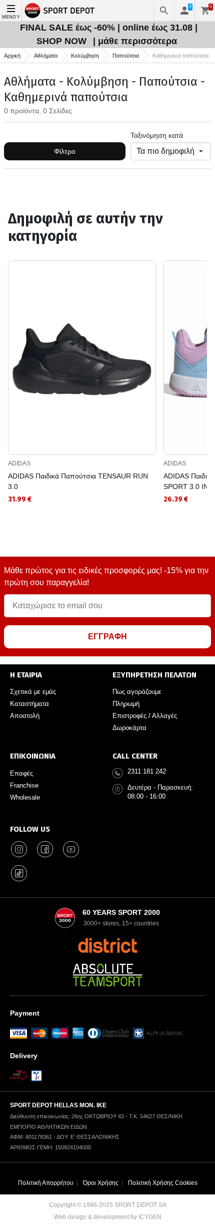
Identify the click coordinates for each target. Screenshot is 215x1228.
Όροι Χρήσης (100, 1182)
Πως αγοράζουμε (137, 691)
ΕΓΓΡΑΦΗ (107, 636)
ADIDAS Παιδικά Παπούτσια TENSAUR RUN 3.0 (78, 481)
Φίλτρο (65, 151)
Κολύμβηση (85, 56)
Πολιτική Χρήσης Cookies (163, 1182)
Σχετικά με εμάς (33, 691)
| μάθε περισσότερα (135, 41)
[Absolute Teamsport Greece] (107, 975)
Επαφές (21, 773)
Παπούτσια (125, 56)
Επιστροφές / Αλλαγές (144, 715)
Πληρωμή (126, 703)
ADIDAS (19, 463)
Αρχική (12, 56)
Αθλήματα (46, 56)
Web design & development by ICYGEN (108, 1216)
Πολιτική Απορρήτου (46, 1182)
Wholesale (25, 797)
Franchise (24, 785)
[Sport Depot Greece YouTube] (71, 849)
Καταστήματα (29, 703)
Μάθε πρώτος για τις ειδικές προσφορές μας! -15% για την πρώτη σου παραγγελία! (106, 576)
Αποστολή (25, 715)
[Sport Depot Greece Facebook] (45, 849)
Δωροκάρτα (129, 727)
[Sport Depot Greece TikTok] (19, 873)
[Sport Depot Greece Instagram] (19, 849)
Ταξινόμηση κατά (156, 135)
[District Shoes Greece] (107, 945)
